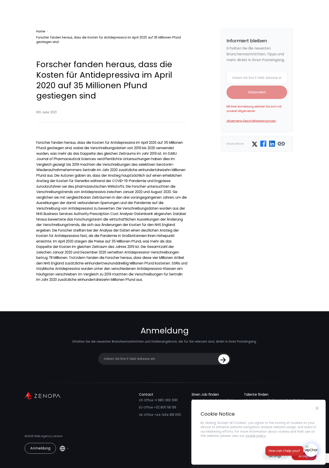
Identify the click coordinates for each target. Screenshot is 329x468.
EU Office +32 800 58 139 (157, 407)
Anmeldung (40, 448)
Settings (275, 456)
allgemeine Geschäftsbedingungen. (251, 121)
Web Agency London (48, 436)
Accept (304, 456)
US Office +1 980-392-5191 (158, 400)
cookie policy (255, 436)
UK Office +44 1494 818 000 (160, 415)
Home (40, 31)
